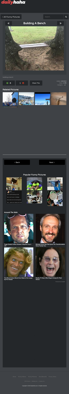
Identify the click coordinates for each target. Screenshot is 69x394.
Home (14, 376)
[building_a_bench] (34, 48)
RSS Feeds (27, 381)
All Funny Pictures (12, 17)
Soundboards (43, 376)
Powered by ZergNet (60, 281)
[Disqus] (34, 131)
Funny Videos (22, 376)
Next (51, 162)
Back (18, 162)
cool (65, 85)
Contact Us (42, 381)
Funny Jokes (52, 376)
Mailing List (34, 381)
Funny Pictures (32, 376)
